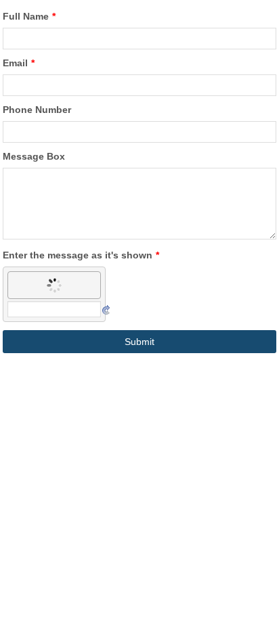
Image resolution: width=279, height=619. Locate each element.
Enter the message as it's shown (81, 255)
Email (19, 63)
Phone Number (37, 109)
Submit (139, 341)
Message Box (34, 156)
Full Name (29, 16)
